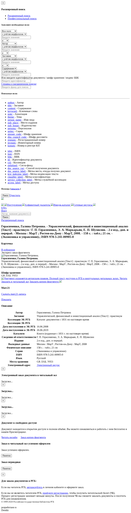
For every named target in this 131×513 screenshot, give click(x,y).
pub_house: (13, 125)
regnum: (12, 140)
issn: (10, 154)
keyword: (12, 111)
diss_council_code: (17, 137)
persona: (12, 128)
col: (9, 162)
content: (12, 108)
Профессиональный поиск (22, 18)
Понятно (7, 455)
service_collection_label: (20, 179)
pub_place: (13, 122)
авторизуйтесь (34, 487)
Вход (4, 210)
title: (10, 105)
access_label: (14, 182)
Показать (6, 299)
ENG (4, 207)
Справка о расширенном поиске (18, 84)
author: (11, 102)
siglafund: (13, 165)
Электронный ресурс (48, 365)
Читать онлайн (9, 437)
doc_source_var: (16, 168)
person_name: (15, 119)
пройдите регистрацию (55, 493)
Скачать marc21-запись (13, 294)
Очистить (15, 195)
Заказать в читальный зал (15, 281)
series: (11, 131)
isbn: (10, 151)
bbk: (10, 156)
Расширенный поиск (19, 15)
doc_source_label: (17, 171)
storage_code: (15, 134)
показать (15, 189)
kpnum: (11, 145)
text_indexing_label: (18, 174)
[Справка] (94, 205)
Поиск (5, 195)
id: (9, 159)
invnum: (12, 142)
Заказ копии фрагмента (33, 437)
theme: (11, 117)
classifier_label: (15, 177)
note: (10, 114)
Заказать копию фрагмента (44, 281)
